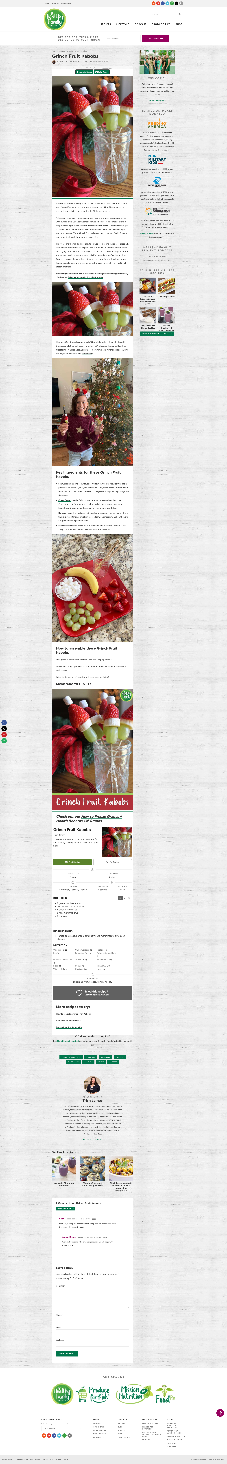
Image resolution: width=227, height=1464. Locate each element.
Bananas (62, 513)
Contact (11, 1459)
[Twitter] (167, 3)
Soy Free (113, 1062)
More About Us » (157, 101)
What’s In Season (174, 1440)
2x (125, 898)
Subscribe (154, 38)
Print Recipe (103, 72)
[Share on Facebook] (4, 722)
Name (59, 1315)
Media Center (99, 1434)
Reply (93, 1219)
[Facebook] (163, 3)
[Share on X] (4, 728)
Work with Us (66, 3)
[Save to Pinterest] (4, 734)
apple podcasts (149, 260)
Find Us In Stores (150, 1423)
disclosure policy (107, 68)
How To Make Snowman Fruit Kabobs (73, 1013)
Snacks (70, 51)
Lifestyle (122, 24)
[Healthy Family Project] (55, 19)
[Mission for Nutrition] (136, 1394)
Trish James (63, 61)
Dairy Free (105, 1057)
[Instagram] (172, 3)
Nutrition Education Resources (172, 1425)
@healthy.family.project (67, 1041)
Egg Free (120, 1057)
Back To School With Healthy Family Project (151, 1434)
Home (47, 3)
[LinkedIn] (181, 3)
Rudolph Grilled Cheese (97, 225)
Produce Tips (161, 24)
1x (120, 898)
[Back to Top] (220, 1413)
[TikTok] (176, 3)
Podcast (141, 24)
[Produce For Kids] (94, 1394)
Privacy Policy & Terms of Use (55, 1459)
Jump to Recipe (85, 72)
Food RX (146, 1440)
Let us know (91, 994)
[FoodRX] (171, 1394)
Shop (179, 24)
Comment (61, 1285)
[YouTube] (153, 3)
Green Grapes (64, 500)
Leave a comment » (65, 1209)
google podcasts (164, 260)
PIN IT (84, 684)
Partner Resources (176, 1436)
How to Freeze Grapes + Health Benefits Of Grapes (89, 818)
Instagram (172, 1443)
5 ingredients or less (71, 1057)
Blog (120, 1427)
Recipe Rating (62, 1278)
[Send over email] (4, 740)
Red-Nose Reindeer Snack (68, 1020)
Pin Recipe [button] (114, 862)
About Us (55, 3)
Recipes (105, 24)
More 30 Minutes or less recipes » (157, 333)
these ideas (87, 353)
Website (60, 1340)
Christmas (90, 1057)
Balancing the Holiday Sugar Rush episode (85, 277)
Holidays (88, 1062)
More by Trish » (92, 1139)
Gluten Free (73, 1062)
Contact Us (98, 1437)
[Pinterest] (158, 3)
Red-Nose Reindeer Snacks (108, 221)
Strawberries (64, 483)
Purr (223, 1459)
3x (129, 898)
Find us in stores (147, 234)
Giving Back (98, 1427)
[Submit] (180, 14)
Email (59, 1327)
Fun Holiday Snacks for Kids (69, 1027)
